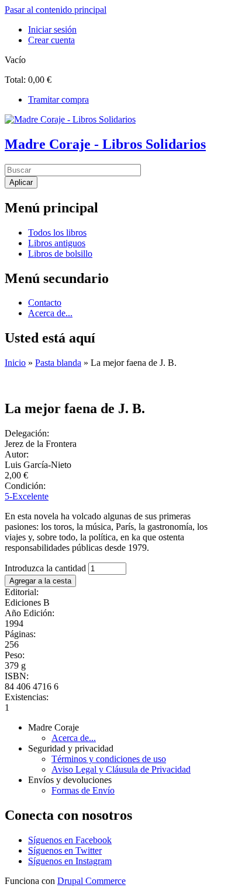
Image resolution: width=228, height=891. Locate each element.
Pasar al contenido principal (55, 10)
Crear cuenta (51, 40)
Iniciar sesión (52, 29)
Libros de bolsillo (60, 253)
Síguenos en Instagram (70, 861)
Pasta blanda (58, 363)
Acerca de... (50, 313)
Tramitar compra (58, 99)
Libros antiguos (56, 243)
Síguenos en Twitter (65, 850)
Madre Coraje (53, 727)
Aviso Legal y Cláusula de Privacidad (121, 769)
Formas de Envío (83, 790)
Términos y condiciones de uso (108, 759)
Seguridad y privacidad (70, 748)
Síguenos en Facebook (70, 840)
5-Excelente (27, 496)
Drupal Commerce (91, 881)
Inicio (15, 363)
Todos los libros (57, 232)
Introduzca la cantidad (46, 568)
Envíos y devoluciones (70, 780)
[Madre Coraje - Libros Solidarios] (70, 119)
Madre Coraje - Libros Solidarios (105, 144)
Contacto (44, 303)
